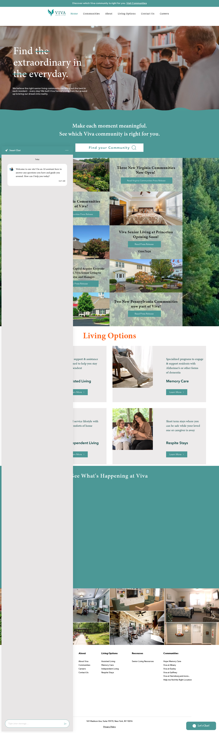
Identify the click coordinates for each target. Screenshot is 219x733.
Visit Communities (136, 3)
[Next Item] (214, 617)
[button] (109, 13)
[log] (37, 436)
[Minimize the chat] (67, 150)
